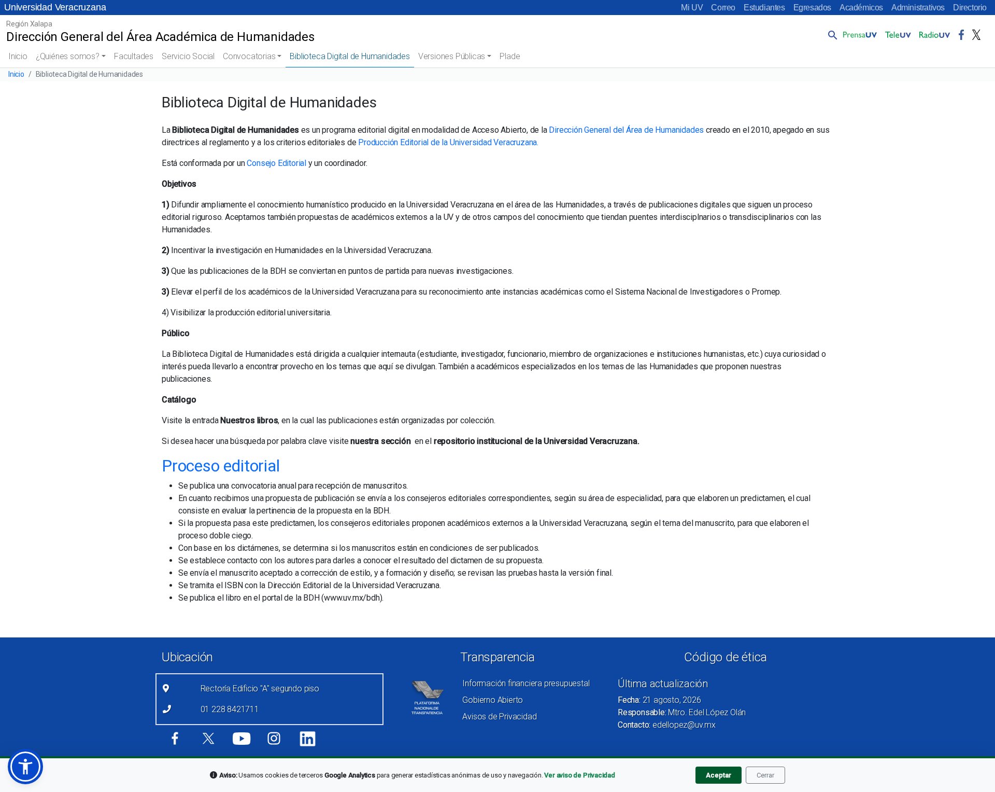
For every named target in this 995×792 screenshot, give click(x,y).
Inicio (17, 56)
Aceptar (718, 775)
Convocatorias (249, 56)
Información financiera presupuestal (525, 683)
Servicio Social (188, 56)
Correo (723, 7)
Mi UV (692, 7)
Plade (510, 56)
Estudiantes (764, 7)
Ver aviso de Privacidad (579, 775)
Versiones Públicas (451, 56)
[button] (830, 34)
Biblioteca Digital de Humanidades (349, 56)
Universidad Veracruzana (55, 7)
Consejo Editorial (276, 163)
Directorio (970, 7)
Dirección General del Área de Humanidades (626, 130)
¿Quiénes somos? (68, 56)
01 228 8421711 (230, 709)
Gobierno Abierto (492, 700)
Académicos (861, 7)
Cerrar (765, 775)
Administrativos (918, 7)
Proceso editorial (221, 466)
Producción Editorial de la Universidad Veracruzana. (448, 142)
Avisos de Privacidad (499, 716)
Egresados (812, 7)
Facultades (133, 56)
